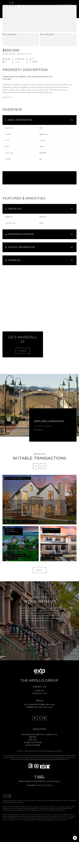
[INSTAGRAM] (39, 718)
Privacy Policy (47, 785)
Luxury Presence (53, 781)
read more (37, 429)
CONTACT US (51, 734)
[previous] (36, 466)
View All (58, 39)
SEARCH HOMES (32, 745)
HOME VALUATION (32, 742)
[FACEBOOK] (35, 718)
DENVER (33, 737)
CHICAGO (32, 740)
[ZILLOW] (44, 718)
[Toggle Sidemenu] (74, 6)
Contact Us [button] (64, 6)
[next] (43, 466)
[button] (39, 631)
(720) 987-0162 (45, 644)
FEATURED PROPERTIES (32, 734)
